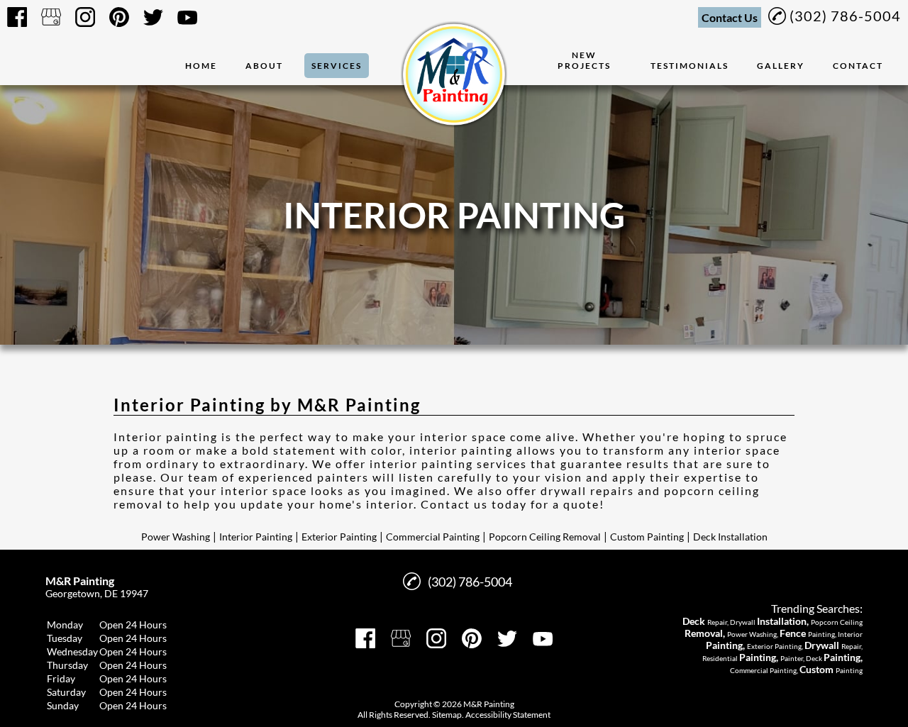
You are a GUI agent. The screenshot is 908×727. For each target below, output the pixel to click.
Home (201, 65)
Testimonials (689, 65)
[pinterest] (119, 17)
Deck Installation (730, 537)
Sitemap (447, 714)
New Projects (584, 60)
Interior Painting (255, 537)
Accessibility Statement (507, 714)
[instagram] (85, 17)
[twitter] (153, 17)
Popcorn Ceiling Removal (545, 537)
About (264, 65)
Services (336, 65)
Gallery (780, 65)
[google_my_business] (51, 17)
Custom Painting (647, 537)
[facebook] (17, 17)
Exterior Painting (339, 537)
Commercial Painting (433, 537)
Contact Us (730, 17)
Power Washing (175, 537)
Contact (858, 65)
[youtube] (187, 17)
